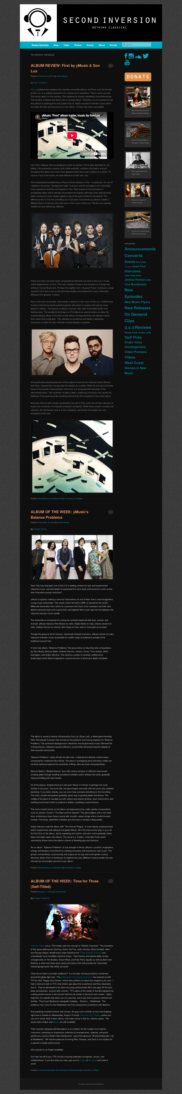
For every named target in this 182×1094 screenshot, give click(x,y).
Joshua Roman (135, 279)
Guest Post (139, 266)
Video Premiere (136, 352)
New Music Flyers (137, 302)
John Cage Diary (133, 275)
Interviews (51, 1070)
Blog (56, 45)
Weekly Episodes (40, 45)
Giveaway (128, 267)
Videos (130, 357)
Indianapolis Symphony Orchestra (76, 976)
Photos (77, 45)
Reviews (69, 498)
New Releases (44, 498)
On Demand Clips (58, 498)
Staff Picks (133, 337)
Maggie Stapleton (42, 897)
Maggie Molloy (40, 528)
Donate (113, 45)
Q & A (129, 327)
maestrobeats (62, 76)
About (102, 45)
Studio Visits (133, 342)
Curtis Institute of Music (91, 952)
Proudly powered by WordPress (91, 1084)
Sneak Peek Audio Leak (138, 332)
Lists (148, 279)
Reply (78, 867)
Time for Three (37, 945)
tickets (56, 1021)
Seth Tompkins (40, 82)
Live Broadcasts (135, 284)
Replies (78, 498)
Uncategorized (135, 347)
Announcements (140, 249)
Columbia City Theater (90, 1015)
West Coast (134, 362)
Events (90, 45)
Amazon (93, 1060)
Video (66, 45)
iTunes (83, 1060)
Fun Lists (141, 262)
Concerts (42, 1070)
